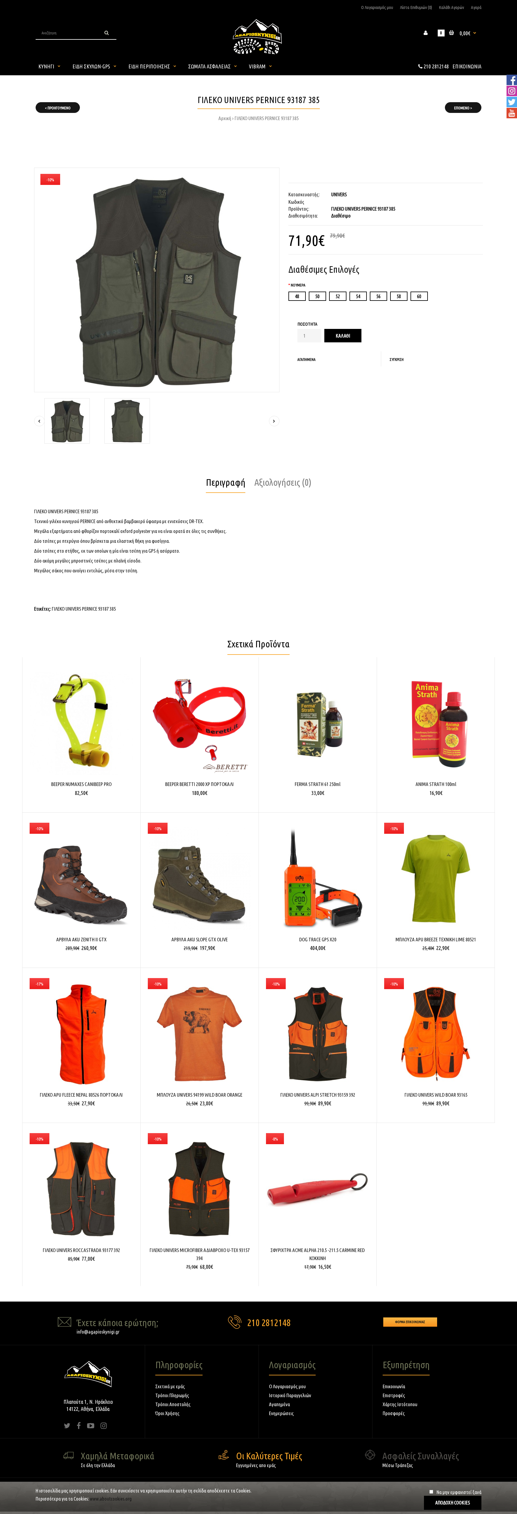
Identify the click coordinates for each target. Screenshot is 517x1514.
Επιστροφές (394, 1395)
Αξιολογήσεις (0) (282, 482)
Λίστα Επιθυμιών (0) (416, 7)
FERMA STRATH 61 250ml (317, 784)
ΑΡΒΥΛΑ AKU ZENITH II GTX (81, 939)
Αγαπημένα (306, 359)
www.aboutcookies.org (111, 1498)
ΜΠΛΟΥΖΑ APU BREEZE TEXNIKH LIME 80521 (436, 939)
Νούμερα (298, 285)
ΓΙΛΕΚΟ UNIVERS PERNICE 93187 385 (267, 118)
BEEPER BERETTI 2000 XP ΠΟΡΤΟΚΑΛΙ (199, 784)
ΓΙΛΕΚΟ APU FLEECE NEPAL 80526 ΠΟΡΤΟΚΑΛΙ (81, 1095)
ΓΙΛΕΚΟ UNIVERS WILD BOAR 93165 (436, 1095)
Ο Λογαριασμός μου (377, 7)
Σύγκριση (397, 359)
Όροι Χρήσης (167, 1413)
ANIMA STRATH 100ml (436, 784)
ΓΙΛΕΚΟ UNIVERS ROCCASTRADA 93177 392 (81, 1250)
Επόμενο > (463, 108)
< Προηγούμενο (58, 108)
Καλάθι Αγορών (451, 7)
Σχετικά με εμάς (170, 1386)
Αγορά (476, 7)
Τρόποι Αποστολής (173, 1404)
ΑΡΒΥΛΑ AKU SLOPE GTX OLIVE (199, 939)
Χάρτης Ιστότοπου (400, 1404)
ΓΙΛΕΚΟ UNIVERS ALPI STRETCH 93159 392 (317, 1095)
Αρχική (224, 118)
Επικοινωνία (394, 1386)
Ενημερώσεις (281, 1413)
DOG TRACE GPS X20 (317, 939)
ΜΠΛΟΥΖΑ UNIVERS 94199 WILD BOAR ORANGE (199, 1095)
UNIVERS (339, 194)
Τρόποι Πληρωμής (172, 1395)
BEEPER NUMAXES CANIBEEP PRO (81, 784)
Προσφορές (394, 1413)
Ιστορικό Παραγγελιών (290, 1395)
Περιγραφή (225, 482)
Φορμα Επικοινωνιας (410, 1322)
